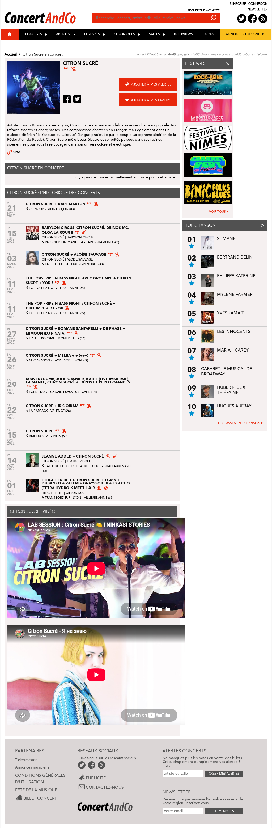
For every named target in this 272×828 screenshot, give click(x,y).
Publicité (96, 778)
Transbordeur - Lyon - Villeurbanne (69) (79, 498)
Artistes (63, 34)
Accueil (11, 54)
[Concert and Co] (48, 12)
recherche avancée (203, 10)
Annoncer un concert (246, 34)
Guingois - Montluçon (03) (52, 209)
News (209, 34)
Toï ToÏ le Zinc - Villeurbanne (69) (57, 288)
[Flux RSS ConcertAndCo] (262, 18)
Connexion (257, 4)
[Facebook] (67, 99)
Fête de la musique (36, 790)
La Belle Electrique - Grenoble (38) (74, 264)
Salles (154, 34)
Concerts (33, 34)
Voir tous (217, 212)
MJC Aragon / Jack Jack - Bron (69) (58, 360)
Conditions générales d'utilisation (40, 779)
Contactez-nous (105, 788)
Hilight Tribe (52, 493)
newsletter (257, 9)
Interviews (183, 34)
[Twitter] (78, 99)
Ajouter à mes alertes (151, 84)
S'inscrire (238, 4)
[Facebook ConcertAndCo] (252, 18)
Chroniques (124, 34)
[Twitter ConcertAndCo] (241, 18)
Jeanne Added (79, 461)
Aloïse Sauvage (80, 259)
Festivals (92, 34)
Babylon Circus (80, 237)
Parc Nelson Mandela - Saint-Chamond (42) (82, 242)
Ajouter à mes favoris (151, 100)
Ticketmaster (26, 760)
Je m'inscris (224, 811)
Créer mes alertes (224, 773)
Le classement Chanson (239, 423)
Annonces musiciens (32, 767)
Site (16, 152)
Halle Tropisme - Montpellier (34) (57, 338)
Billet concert (40, 798)
